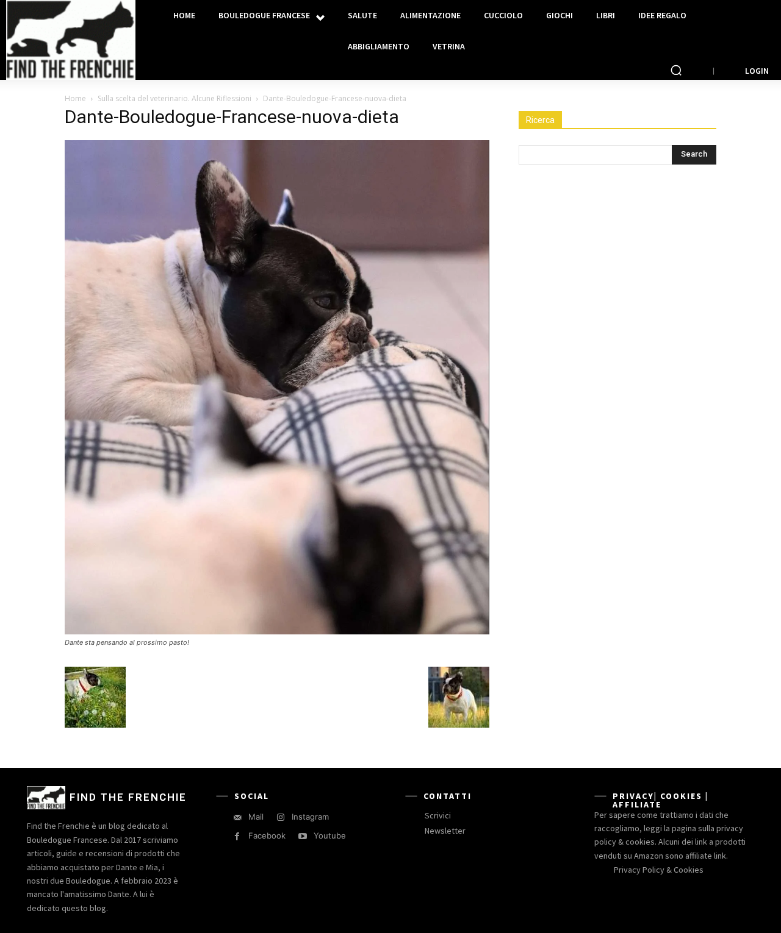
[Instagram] (280, 817)
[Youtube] (302, 836)
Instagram (310, 816)
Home (75, 98)
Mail (256, 816)
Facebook (267, 835)
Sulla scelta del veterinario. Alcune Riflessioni (174, 98)
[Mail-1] (237, 817)
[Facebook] (237, 836)
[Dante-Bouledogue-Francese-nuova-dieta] (277, 631)
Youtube (330, 835)
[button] (676, 70)
